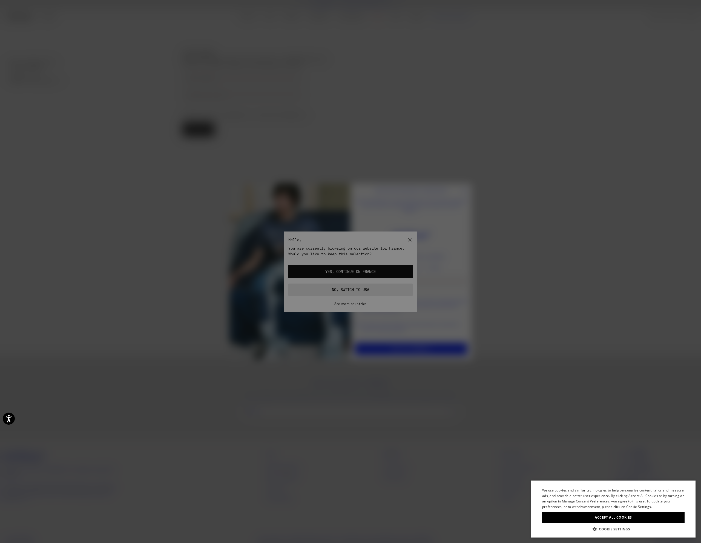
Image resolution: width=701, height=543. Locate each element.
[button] (613, 529)
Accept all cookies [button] (613, 517)
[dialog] (613, 509)
